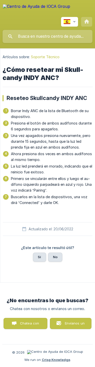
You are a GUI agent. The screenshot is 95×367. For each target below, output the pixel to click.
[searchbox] (47, 36)
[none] (36, 10)
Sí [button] (39, 257)
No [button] (55, 257)
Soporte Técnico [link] (45, 57)
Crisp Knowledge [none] (56, 360)
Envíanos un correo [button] (75, 325)
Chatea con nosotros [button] (28, 325)
